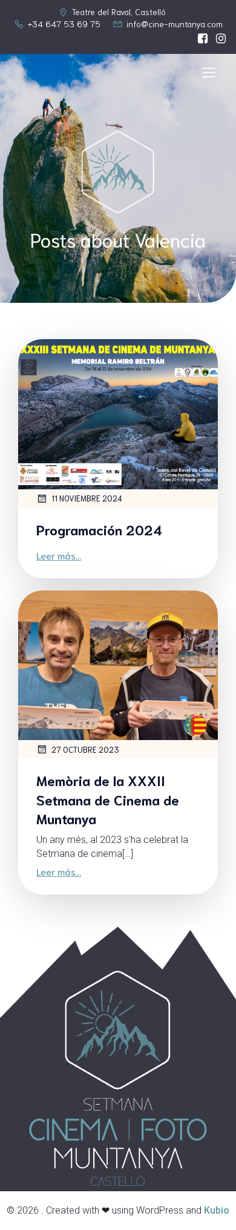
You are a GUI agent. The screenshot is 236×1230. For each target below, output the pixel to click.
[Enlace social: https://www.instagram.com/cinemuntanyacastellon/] (218, 39)
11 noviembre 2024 (86, 498)
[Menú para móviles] (209, 72)
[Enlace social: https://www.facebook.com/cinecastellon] (200, 39)
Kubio (216, 1210)
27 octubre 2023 (85, 749)
